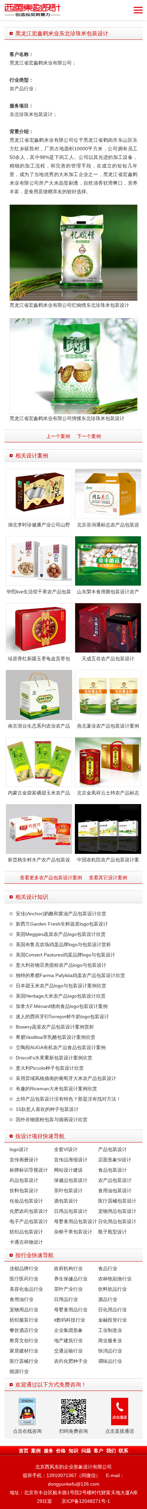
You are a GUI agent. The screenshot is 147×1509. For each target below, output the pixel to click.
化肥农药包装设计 (29, 1211)
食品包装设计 (112, 1170)
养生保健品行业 (71, 1278)
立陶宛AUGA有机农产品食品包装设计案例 (61, 1047)
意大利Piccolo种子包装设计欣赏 (50, 1068)
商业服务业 (110, 1340)
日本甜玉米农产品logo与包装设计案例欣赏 (61, 985)
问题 (86, 1450)
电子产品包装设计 (29, 1221)
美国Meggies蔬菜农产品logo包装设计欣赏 (61, 934)
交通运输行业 (68, 1351)
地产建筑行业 (68, 1340)
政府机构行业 (68, 1268)
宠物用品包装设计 (117, 1211)
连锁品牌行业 (24, 1268)
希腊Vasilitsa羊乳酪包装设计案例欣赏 (55, 1037)
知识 (73, 1450)
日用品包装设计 (71, 1211)
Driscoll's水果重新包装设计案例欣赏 (54, 1057)
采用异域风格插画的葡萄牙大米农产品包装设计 (66, 1078)
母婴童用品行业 (71, 1309)
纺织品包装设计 (26, 1231)
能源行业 (19, 1371)
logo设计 (19, 1149)
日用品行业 (66, 1299)
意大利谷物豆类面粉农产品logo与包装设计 (61, 965)
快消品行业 (110, 1351)
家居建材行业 (24, 1351)
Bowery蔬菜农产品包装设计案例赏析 (55, 1027)
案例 (36, 1450)
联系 (123, 1450)
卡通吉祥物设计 (26, 1242)
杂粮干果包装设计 (73, 1231)
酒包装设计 (66, 1201)
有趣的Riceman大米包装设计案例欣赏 (56, 1088)
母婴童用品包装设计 (75, 1221)
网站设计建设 (68, 1170)
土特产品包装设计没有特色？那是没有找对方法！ (68, 1099)
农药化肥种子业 (71, 1361)
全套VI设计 (66, 1149)
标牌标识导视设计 (29, 1170)
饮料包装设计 (24, 1190)
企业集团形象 (68, 1330)
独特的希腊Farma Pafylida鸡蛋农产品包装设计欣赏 (70, 975)
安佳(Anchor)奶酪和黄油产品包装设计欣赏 (61, 913)
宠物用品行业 (24, 1309)
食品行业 (107, 1268)
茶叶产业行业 (68, 1289)
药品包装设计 (24, 1180)
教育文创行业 (24, 1340)
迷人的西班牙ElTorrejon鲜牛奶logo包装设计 (62, 1016)
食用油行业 (22, 1299)
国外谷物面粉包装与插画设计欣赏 (52, 1119)
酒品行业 (107, 1299)
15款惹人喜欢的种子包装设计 (47, 1109)
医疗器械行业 (24, 1361)
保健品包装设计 (71, 1180)
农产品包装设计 (115, 1180)
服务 (48, 1450)
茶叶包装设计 (68, 1190)
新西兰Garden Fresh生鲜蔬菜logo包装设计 (62, 924)
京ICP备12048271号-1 (86, 1501)
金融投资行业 (112, 1320)
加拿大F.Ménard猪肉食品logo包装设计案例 (62, 1006)
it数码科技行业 (69, 1320)
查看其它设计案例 (108, 877)
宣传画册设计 (24, 1159)
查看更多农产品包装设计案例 (51, 877)
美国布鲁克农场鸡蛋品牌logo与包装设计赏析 (63, 944)
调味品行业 (110, 1361)
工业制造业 (110, 1330)
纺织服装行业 (24, 1320)
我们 (111, 1450)
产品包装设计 (112, 1149)
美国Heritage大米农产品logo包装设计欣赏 (61, 996)
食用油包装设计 (115, 1190)
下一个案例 (89, 436)
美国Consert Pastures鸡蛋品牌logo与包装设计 (65, 954)
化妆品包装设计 (26, 1201)
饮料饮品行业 (112, 1289)
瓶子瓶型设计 (112, 1231)
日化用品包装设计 (117, 1221)
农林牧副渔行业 (115, 1278)
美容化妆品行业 (26, 1289)
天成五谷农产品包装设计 (108, 658)
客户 (98, 1450)
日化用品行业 (112, 1309)
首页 (23, 1450)
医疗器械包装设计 (117, 1201)
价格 (61, 1450)
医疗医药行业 (24, 1278)
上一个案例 (58, 436)
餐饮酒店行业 (24, 1330)
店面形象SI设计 (114, 1159)
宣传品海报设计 (71, 1159)
